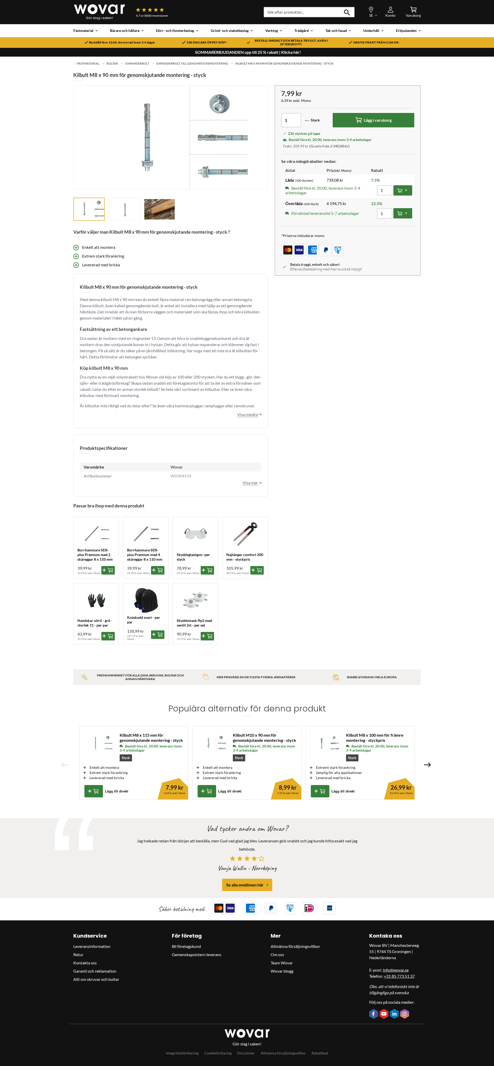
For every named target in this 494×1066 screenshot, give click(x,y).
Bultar (112, 63)
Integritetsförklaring (182, 1053)
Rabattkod (320, 1053)
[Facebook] (374, 1014)
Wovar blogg (282, 970)
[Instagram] (405, 1014)
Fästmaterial (88, 63)
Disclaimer (246, 1053)
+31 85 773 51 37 (399, 976)
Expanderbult (137, 63)
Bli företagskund (186, 946)
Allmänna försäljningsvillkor (295, 946)
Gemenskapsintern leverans (196, 954)
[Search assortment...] (347, 12)
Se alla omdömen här (245, 884)
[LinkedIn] (395, 1014)
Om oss (277, 954)
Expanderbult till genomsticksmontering (192, 63)
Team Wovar (282, 962)
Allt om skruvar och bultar (96, 979)
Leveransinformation (91, 946)
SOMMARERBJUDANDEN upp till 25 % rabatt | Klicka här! (248, 52)
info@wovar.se (396, 969)
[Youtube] (385, 1014)
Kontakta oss (85, 962)
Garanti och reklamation (94, 970)
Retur (78, 954)
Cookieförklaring (218, 1053)
